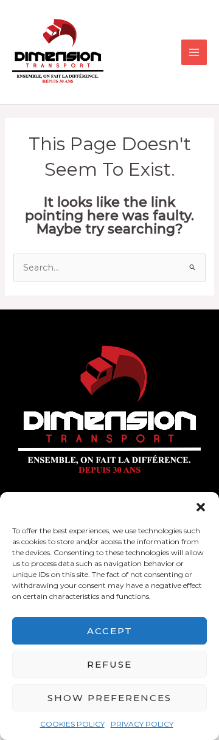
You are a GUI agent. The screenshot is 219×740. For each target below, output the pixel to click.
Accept (110, 631)
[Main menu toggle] (194, 52)
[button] (201, 507)
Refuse (109, 664)
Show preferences (109, 698)
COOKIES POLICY (72, 723)
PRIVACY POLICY (142, 723)
